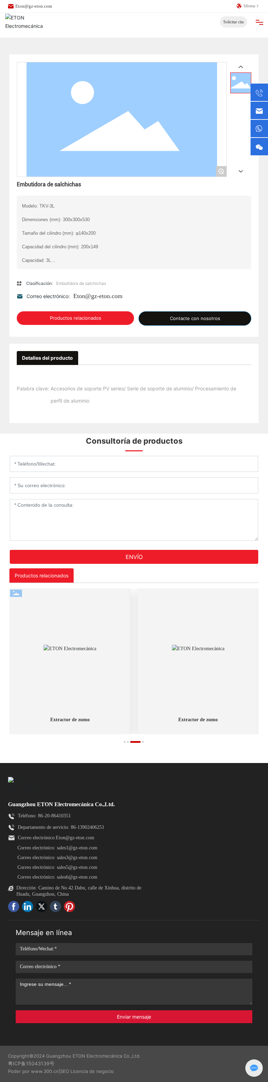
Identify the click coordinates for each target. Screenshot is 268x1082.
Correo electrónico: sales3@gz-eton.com (57, 857)
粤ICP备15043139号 (31, 1063)
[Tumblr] (57, 908)
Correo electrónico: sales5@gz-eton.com (57, 867)
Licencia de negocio (92, 1071)
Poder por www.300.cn (33, 1071)
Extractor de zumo (70, 719)
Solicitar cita (233, 22)
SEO (64, 1071)
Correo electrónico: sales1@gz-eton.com (57, 847)
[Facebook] (15, 908)
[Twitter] (43, 908)
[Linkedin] (29, 908)
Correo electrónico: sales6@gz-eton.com (57, 877)
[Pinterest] (71, 908)
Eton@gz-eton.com (33, 6)
